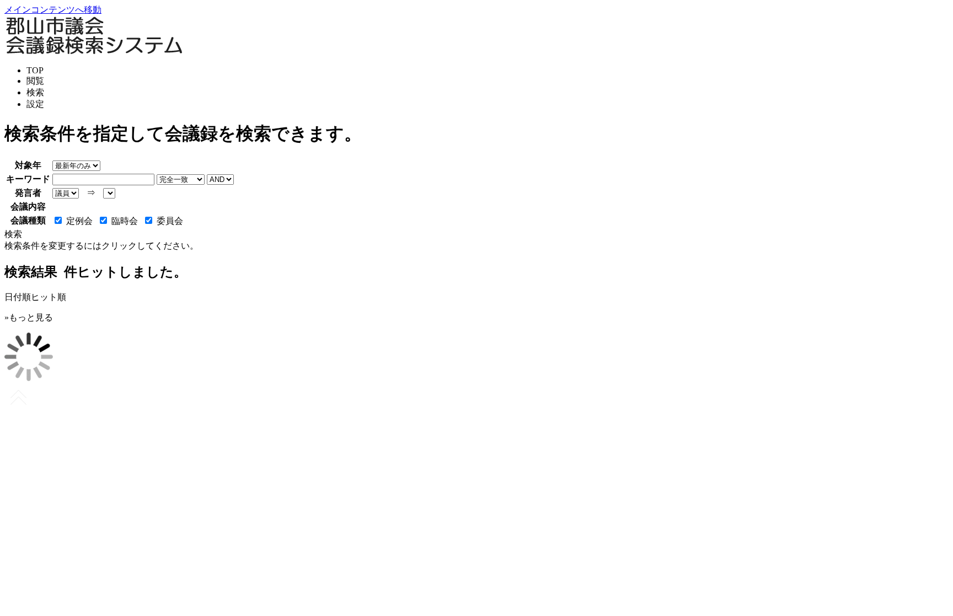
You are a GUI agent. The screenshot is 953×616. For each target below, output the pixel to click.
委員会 (170, 221)
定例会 (79, 221)
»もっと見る (28, 317)
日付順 (17, 297)
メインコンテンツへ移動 (52, 9)
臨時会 (124, 221)
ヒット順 (48, 297)
